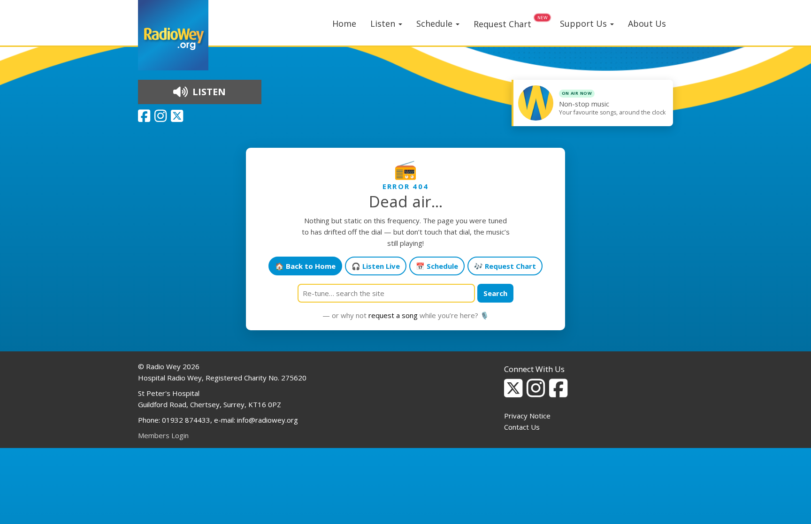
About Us (647, 23)
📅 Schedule (437, 266)
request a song (393, 315)
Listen (384, 23)
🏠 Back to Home (305, 266)
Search (495, 293)
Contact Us (522, 427)
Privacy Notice (527, 415)
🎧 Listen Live (376, 266)
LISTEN (208, 91)
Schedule (435, 23)
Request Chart (502, 24)
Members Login (163, 435)
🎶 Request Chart (505, 266)
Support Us (584, 23)
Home (344, 23)
